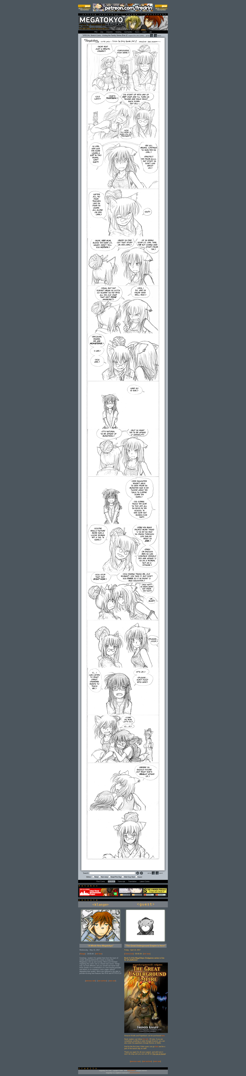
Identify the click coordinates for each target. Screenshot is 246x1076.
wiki (150, 32)
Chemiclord (129, 954)
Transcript (121, 881)
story (101, 32)
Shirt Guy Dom (129, 877)
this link (145, 1039)
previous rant (90, 981)
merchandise (128, 32)
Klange (82, 954)
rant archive (102, 981)
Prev (149, 36)
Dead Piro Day (116, 877)
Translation (132, 881)
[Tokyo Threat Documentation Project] (98, 895)
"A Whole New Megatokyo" (101, 946)
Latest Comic (145, 881)
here (163, 1036)
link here (99, 954)
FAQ (95, 32)
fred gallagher (131, 1070)
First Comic (100, 881)
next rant (112, 981)
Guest (140, 877)
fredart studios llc (135, 1072)
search (144, 32)
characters (109, 32)
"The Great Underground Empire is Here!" (145, 946)
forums (137, 32)
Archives (111, 881)
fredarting (118, 32)
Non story (104, 877)
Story (96, 877)
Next (157, 36)
